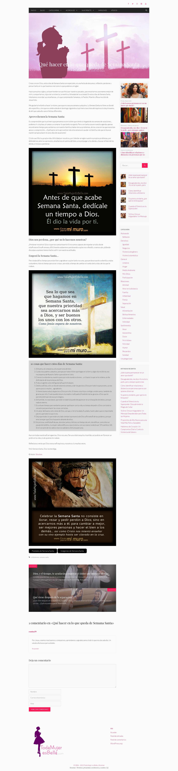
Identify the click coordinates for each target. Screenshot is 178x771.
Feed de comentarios (118, 740)
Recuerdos (126, 351)
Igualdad (125, 244)
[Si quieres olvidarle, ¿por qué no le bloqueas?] (123, 201)
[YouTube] (145, 4)
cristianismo (35, 557)
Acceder (113, 732)
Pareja (122, 101)
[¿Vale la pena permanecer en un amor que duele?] (134, 97)
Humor (125, 348)
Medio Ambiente (128, 270)
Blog (42, 10)
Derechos (124, 241)
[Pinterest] (141, 4)
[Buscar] (145, 165)
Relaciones (124, 125)
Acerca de (70, 10)
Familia (125, 292)
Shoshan (73, 768)
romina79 (32, 632)
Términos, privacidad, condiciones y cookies (91, 768)
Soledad (125, 355)
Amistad (125, 285)
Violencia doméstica (130, 255)
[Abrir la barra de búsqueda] (146, 10)
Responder (35, 649)
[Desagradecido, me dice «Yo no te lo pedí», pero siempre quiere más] (134, 121)
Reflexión (126, 237)
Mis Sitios (126, 274)
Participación (127, 278)
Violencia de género (133, 125)
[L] (107, 768)
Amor (124, 329)
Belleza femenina (128, 314)
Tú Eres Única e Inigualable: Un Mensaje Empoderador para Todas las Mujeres (137, 217)
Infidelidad (126, 296)
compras (125, 263)
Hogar (124, 266)
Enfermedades (127, 318)
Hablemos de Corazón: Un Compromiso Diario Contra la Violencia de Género (132, 429)
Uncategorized (126, 359)
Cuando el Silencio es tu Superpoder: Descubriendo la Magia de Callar (137, 209)
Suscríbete (86, 10)
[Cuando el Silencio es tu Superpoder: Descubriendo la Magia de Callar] (123, 209)
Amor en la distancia (127, 150)
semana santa (44, 557)
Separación (128, 101)
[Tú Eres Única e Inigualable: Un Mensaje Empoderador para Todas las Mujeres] (123, 217)
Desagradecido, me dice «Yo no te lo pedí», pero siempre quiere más (134, 130)
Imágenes (102, 10)
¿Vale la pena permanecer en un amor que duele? (134, 104)
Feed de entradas (116, 736)
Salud (123, 307)
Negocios (126, 248)
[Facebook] (128, 4)
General (124, 259)
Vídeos (114, 10)
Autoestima (126, 333)
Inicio (33, 10)
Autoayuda (125, 233)
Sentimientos (126, 325)
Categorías (54, 10)
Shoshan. (39, 454)
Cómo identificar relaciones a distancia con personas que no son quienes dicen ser (133, 154)
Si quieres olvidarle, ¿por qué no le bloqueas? (137, 200)
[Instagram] (137, 4)
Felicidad (125, 344)
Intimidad (126, 322)
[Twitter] (132, 4)
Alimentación (127, 311)
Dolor (124, 337)
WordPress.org (116, 743)
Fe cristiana (100, 71)
